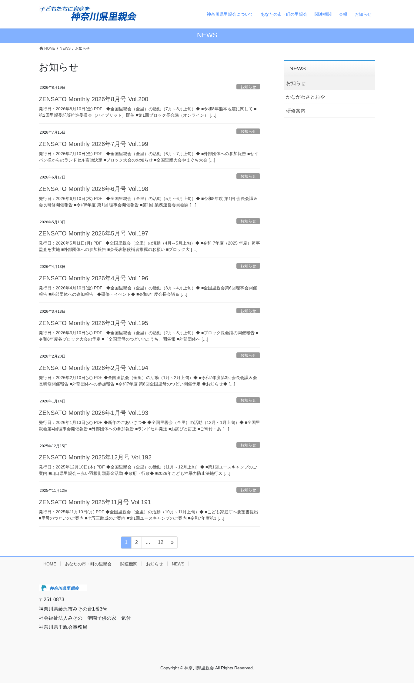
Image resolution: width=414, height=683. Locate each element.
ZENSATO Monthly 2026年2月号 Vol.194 (93, 368)
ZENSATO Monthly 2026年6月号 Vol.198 (93, 188)
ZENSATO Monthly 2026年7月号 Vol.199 (93, 144)
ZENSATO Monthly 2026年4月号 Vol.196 (93, 278)
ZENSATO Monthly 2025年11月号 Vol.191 (95, 502)
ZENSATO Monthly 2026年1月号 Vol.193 (93, 412)
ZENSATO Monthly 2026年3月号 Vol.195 (93, 323)
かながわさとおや (305, 96)
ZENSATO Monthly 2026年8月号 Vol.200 (93, 99)
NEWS (178, 563)
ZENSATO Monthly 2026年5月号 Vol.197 (93, 233)
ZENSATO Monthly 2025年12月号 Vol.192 (95, 457)
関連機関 (128, 563)
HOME (49, 563)
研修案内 (295, 110)
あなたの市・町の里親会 (88, 563)
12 (160, 543)
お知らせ (248, 87)
